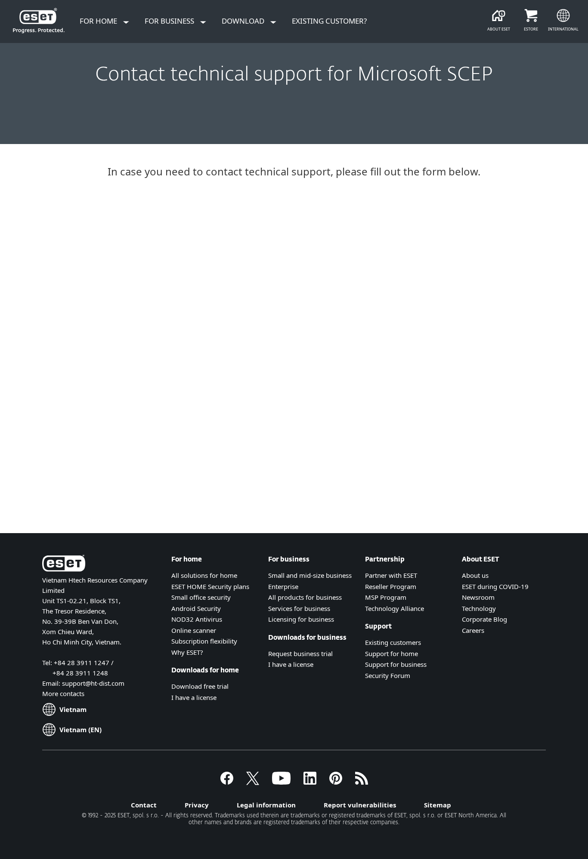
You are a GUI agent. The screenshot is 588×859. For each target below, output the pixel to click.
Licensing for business (301, 619)
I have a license (194, 697)
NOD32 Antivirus (196, 619)
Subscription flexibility (204, 641)
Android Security (196, 608)
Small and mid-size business (310, 575)
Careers (473, 630)
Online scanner (193, 630)
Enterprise (283, 586)
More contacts (63, 693)
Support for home (391, 653)
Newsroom (478, 597)
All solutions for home (204, 575)
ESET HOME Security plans (210, 586)
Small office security (201, 597)
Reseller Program (390, 586)
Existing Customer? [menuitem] (329, 21)
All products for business (305, 597)
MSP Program (385, 597)
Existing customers (393, 642)
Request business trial (300, 653)
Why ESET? (187, 652)
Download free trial (200, 686)
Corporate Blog (484, 619)
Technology (479, 608)
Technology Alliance (394, 608)
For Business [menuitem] (170, 21)
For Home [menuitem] (99, 21)
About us (475, 575)
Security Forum (387, 675)
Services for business (299, 608)
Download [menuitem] (244, 21)
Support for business (396, 664)
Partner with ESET (391, 575)
